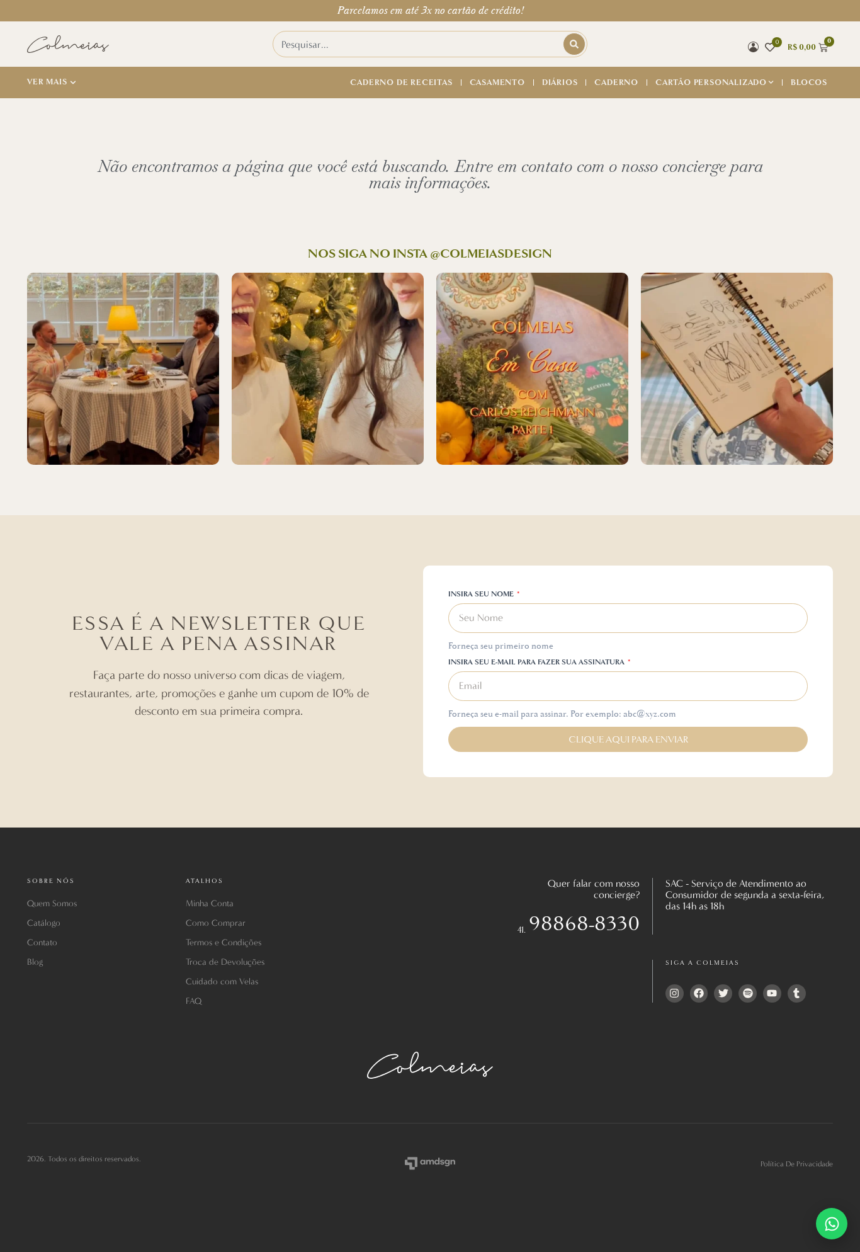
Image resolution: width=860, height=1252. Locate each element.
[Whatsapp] (831, 1223)
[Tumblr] (797, 993)
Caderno (616, 82)
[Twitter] (723, 993)
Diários (560, 82)
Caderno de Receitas (401, 82)
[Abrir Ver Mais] (73, 82)
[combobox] (418, 44)
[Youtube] (772, 993)
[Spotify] (747, 993)
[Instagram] (674, 993)
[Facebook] (699, 993)
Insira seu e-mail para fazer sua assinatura (537, 663)
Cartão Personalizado (711, 82)
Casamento (497, 82)
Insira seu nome (482, 595)
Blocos (809, 82)
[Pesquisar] (574, 44)
